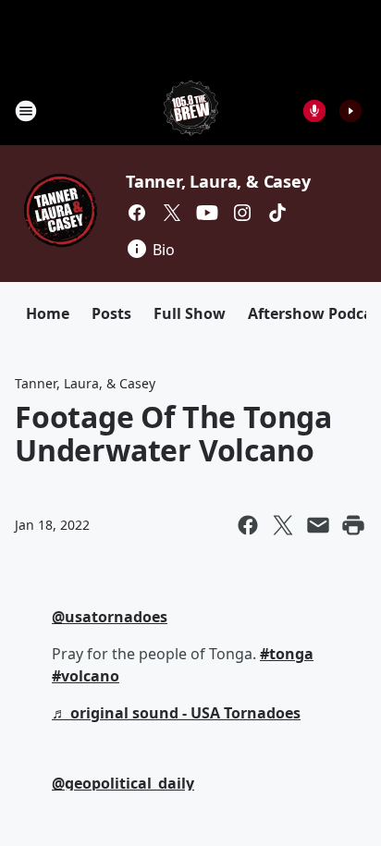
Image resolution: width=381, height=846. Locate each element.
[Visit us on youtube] (207, 213)
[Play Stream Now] (350, 111)
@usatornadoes (109, 617)
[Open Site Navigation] (26, 111)
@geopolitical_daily (123, 783)
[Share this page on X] (283, 525)
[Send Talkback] (314, 111)
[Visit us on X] (172, 213)
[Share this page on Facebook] (248, 525)
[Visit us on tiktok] (277, 213)
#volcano (85, 676)
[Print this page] (353, 525)
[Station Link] (191, 110)
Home (47, 313)
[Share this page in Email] (318, 525)
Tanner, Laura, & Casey (218, 181)
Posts (111, 313)
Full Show (190, 313)
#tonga (286, 654)
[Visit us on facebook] (137, 213)
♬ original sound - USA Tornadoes (176, 713)
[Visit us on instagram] (242, 213)
